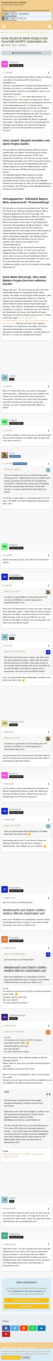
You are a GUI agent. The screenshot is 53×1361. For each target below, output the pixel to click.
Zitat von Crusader (14, 1031)
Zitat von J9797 (12, 469)
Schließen (26, 1357)
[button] (3, 26)
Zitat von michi (12, 591)
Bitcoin (17, 97)
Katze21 (7, 45)
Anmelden (26, 1306)
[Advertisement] (26, 358)
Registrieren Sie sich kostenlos (27, 1291)
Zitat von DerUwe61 (15, 651)
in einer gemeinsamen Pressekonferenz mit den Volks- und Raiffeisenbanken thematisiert (26, 320)
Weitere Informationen (11, 1357)
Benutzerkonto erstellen (26, 1300)
